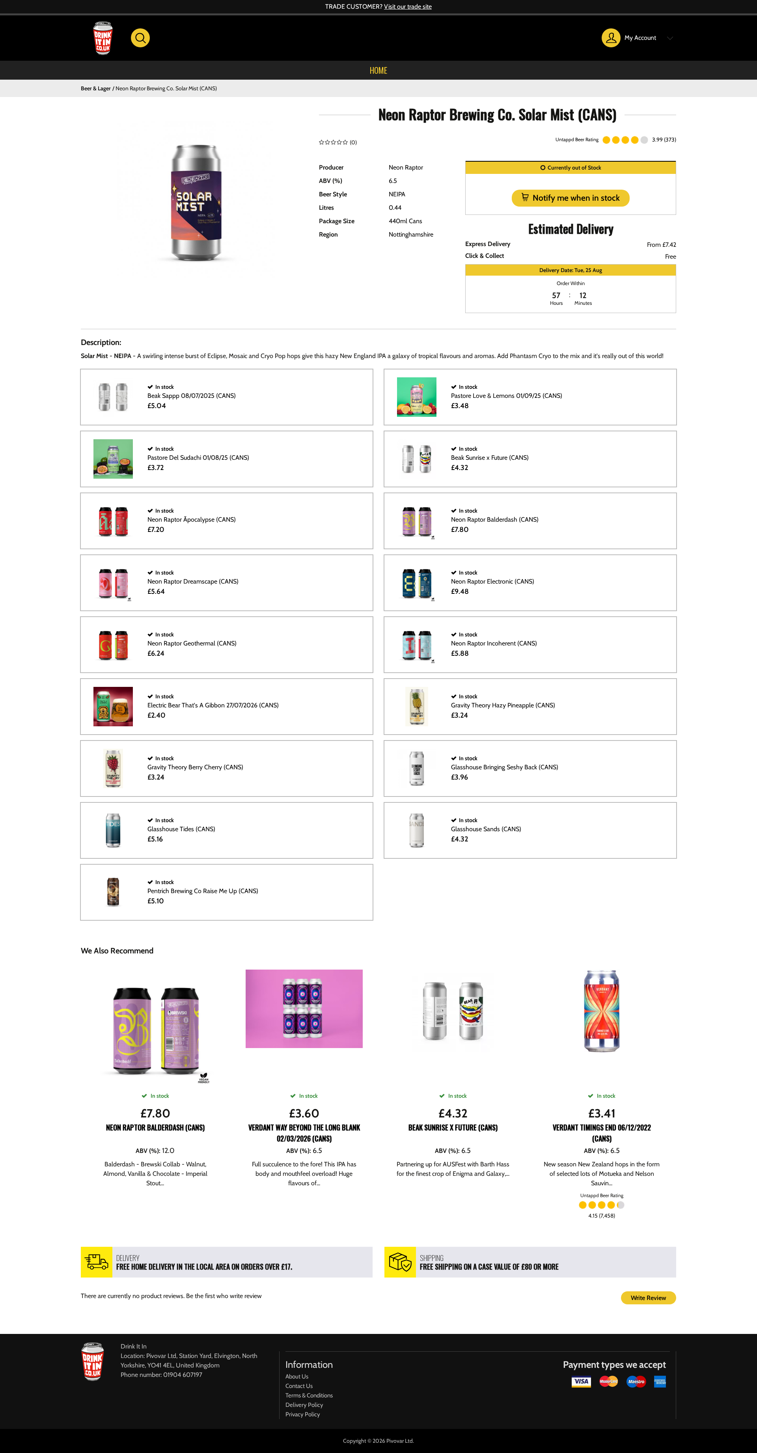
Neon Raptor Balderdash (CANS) (155, 1127)
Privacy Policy (302, 1414)
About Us (296, 1376)
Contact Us (299, 1386)
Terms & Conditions (309, 1395)
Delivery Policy (304, 1404)
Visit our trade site (408, 6)
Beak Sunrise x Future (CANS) (453, 1127)
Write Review (648, 1298)
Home (378, 70)
